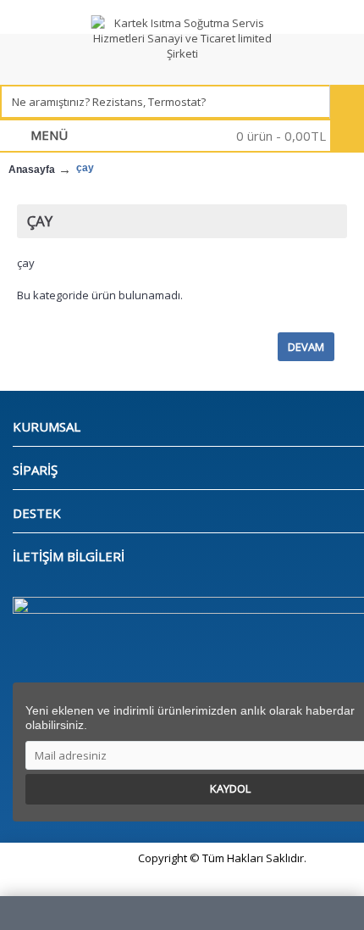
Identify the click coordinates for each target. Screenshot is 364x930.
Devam (306, 346)
